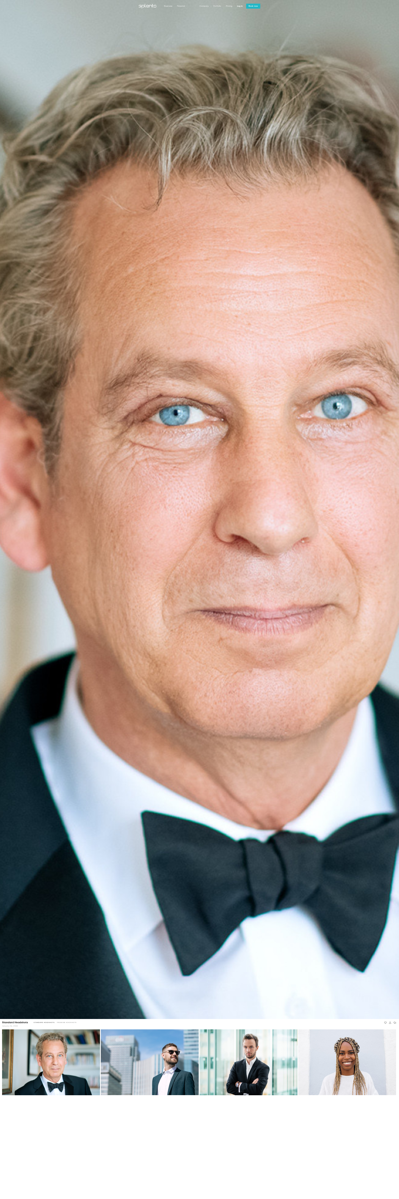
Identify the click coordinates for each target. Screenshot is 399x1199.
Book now (253, 6)
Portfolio (217, 6)
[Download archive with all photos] (395, 1023)
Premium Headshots (67, 1022)
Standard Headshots (44, 1022)
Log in (240, 6)
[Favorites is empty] (385, 1023)
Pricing (229, 6)
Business (168, 6)
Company (204, 6)
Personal (181, 6)
